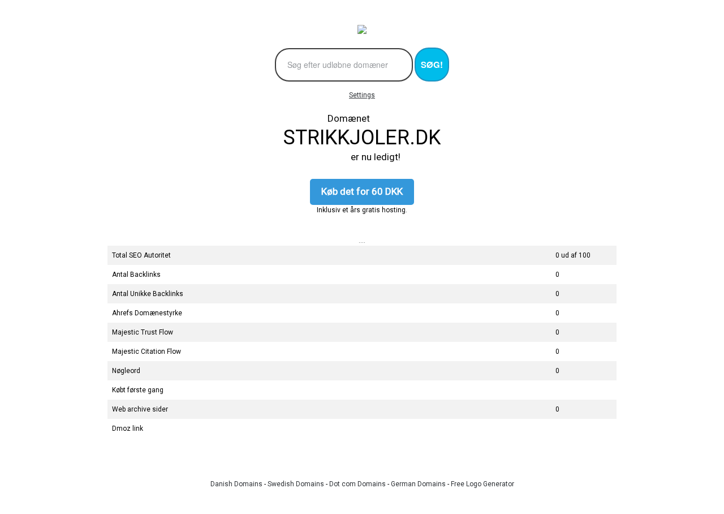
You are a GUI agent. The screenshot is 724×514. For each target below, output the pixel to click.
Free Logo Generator (482, 484)
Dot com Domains (357, 484)
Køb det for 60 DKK (362, 191)
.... (362, 241)
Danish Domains (236, 484)
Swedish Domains (296, 484)
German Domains (418, 484)
